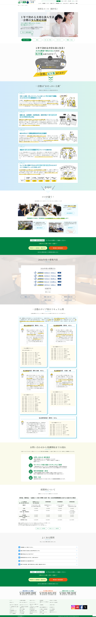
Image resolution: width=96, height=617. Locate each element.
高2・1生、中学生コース (23, 602)
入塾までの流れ (52, 604)
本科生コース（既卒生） (53, 600)
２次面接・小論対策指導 (43, 609)
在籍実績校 (41, 600)
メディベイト (12, 609)
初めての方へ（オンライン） (24, 604)
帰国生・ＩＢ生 (69, 39)
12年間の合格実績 (22, 600)
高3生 (37, 39)
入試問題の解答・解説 (33, 610)
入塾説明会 (41, 604)
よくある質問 (64, 1)
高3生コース (12, 602)
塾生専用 (70, 1)
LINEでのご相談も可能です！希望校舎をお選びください (48, 252)
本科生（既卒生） (26, 39)
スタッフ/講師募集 (13, 613)
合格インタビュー (32, 600)
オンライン (59, 39)
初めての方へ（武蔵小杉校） (14, 604)
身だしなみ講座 (22, 609)
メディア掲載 (42, 610)
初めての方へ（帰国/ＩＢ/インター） (34, 605)
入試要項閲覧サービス (13, 610)
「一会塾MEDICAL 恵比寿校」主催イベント (24, 607)
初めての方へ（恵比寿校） (54, 602)
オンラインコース (32, 602)
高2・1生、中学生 (48, 39)
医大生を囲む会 (32, 609)
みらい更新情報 (52, 609)
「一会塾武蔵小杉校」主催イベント (14, 607)
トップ (11, 600)
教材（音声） (22, 610)
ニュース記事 (75, 1)
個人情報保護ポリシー (21, 616)
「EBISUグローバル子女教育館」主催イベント (34, 607)
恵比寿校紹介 (52, 610)
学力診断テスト (52, 607)
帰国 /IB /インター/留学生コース (44, 602)
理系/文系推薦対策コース (44, 607)
